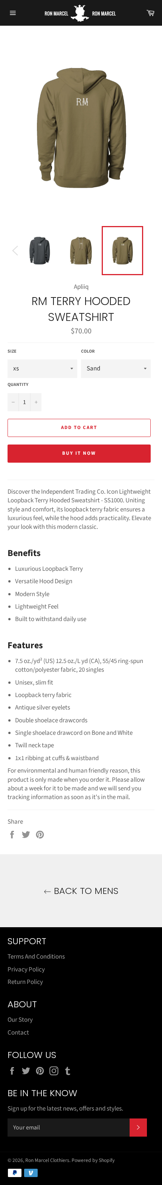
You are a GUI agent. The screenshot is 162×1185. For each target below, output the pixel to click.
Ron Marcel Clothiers (47, 1160)
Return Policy (25, 982)
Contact (18, 1032)
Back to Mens (84, 890)
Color (88, 352)
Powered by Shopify (93, 1160)
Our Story (20, 1019)
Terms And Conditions (36, 956)
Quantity (18, 385)
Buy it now (79, 453)
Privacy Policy (26, 969)
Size (12, 352)
